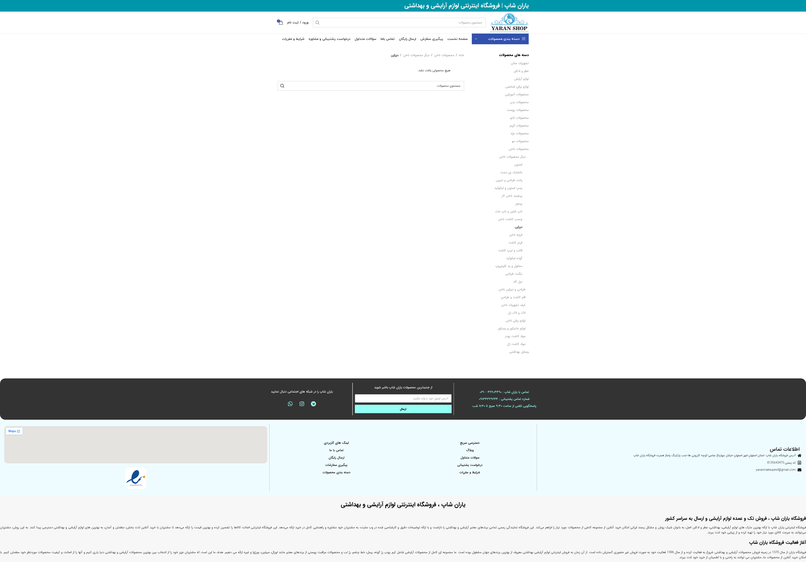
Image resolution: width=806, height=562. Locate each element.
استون (518, 164)
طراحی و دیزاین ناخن (512, 289)
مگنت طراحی (513, 273)
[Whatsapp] (290, 403)
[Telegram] (313, 403)
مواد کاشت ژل (516, 344)
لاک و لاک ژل (517, 312)
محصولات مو (520, 141)
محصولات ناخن (519, 149)
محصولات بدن (519, 102)
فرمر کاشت (515, 242)
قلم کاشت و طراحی (513, 297)
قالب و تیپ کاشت (510, 250)
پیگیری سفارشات (336, 465)
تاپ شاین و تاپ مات (508, 211)
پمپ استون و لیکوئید (508, 188)
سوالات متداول (469, 457)
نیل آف (517, 281)
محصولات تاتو (519, 117)
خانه (461, 55)
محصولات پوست (518, 110)
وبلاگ (470, 450)
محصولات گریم (519, 125)
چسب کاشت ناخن (510, 219)
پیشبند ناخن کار (512, 195)
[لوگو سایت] (509, 22)
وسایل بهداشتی (519, 351)
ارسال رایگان (336, 457)
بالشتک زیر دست (511, 172)
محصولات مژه (520, 133)
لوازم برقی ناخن (516, 320)
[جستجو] (317, 22)
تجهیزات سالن (520, 63)
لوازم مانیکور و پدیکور (512, 328)
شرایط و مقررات (470, 472)
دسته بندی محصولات (336, 472)
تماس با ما (336, 450)
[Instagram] (301, 403)
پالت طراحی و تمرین (509, 180)
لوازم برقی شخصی (517, 86)
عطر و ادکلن (521, 71)
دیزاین (518, 227)
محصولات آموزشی (517, 94)
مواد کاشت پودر (515, 336)
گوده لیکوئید (514, 258)
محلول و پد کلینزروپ (508, 266)
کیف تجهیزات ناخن (513, 305)
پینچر (518, 203)
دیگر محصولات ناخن (512, 156)
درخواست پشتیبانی (469, 465)
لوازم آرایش (521, 78)
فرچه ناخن (515, 234)
